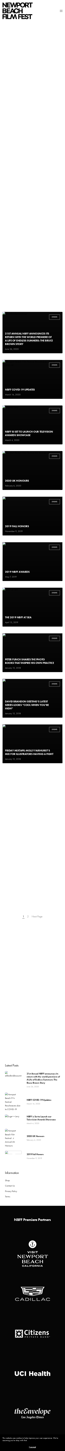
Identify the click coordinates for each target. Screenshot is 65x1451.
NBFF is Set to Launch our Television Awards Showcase (29, 433)
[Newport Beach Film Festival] (17, 10)
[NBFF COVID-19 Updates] (32, 379)
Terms (7, 1196)
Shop (7, 1180)
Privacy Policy (11, 1191)
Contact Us (10, 1185)
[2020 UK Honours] (32, 470)
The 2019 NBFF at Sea (18, 617)
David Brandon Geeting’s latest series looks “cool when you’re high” (27, 705)
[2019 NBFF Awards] (32, 561)
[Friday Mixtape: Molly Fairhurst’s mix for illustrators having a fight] (32, 743)
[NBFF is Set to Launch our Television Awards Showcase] (32, 424)
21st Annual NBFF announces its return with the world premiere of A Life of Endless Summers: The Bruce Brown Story (29, 339)
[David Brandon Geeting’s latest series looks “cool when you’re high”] (32, 698)
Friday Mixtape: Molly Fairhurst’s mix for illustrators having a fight (29, 752)
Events (54, 317)
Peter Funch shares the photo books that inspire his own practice (29, 661)
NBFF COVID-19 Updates (20, 389)
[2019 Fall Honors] (32, 516)
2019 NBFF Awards (17, 571)
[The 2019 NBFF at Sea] (32, 607)
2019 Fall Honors (17, 526)
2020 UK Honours (17, 480)
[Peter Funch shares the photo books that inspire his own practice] (32, 652)
